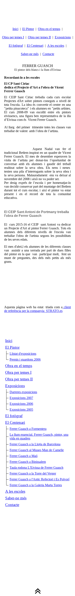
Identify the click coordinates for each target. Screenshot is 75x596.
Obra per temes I (13, 37)
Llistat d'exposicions (23, 353)
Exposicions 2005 (21, 409)
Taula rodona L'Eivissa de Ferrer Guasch (36, 467)
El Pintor (28, 29)
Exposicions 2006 (21, 403)
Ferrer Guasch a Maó (24, 456)
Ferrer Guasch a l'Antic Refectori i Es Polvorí (39, 479)
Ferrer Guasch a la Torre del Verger (33, 473)
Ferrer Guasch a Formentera (28, 429)
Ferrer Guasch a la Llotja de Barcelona (35, 444)
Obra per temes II (39, 37)
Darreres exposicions (23, 392)
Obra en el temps (49, 29)
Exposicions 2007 (21, 398)
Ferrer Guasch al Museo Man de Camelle (37, 450)
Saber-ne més (30, 54)
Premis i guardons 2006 (25, 359)
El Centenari (35, 45)
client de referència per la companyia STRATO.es (37, 309)
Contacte (48, 54)
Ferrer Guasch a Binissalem (28, 461)
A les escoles (55, 45)
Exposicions (63, 37)
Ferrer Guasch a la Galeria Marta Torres (36, 485)
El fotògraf (16, 45)
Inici (15, 29)
